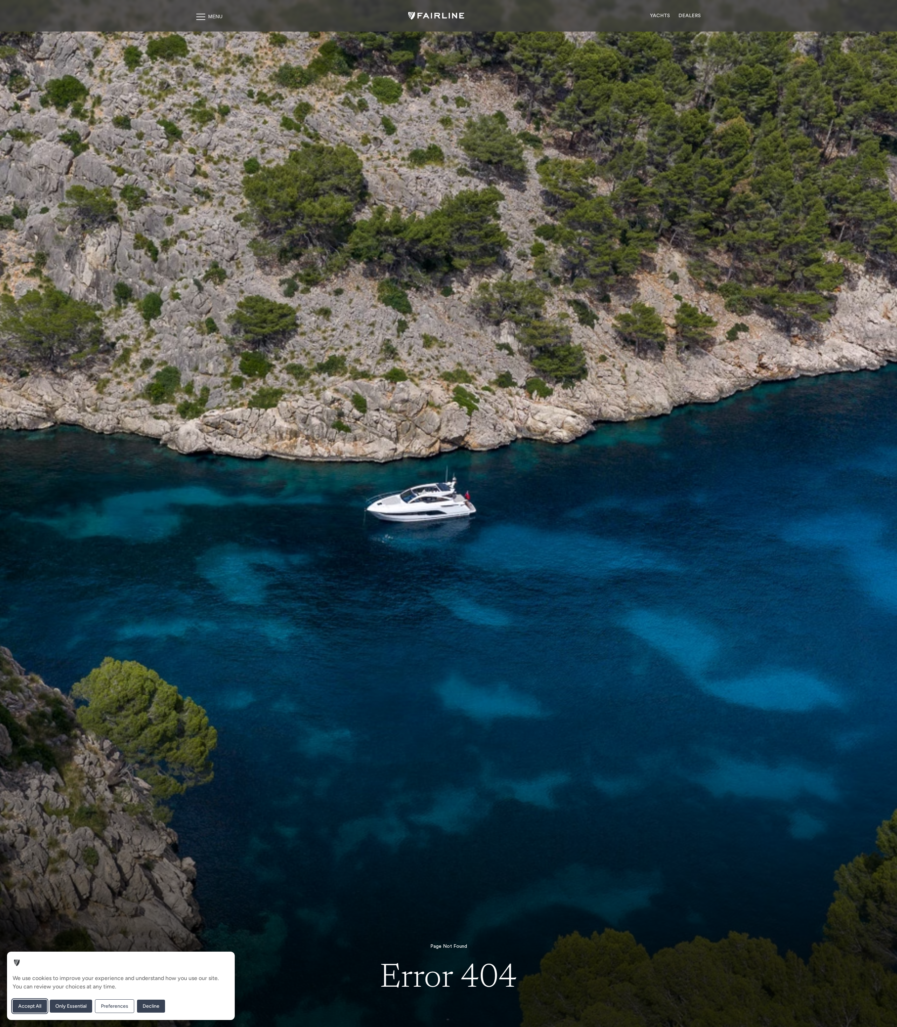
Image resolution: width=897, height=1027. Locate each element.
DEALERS (689, 15)
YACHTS (660, 15)
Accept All (29, 1006)
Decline (151, 1006)
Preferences (114, 1006)
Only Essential (71, 1006)
